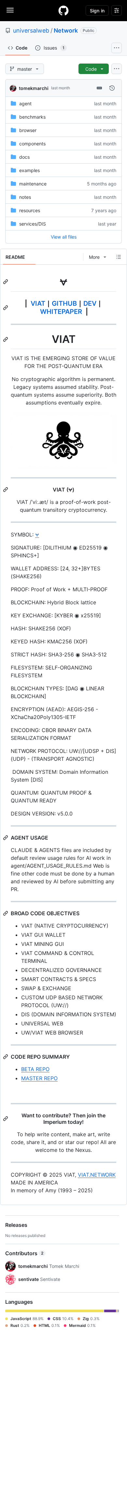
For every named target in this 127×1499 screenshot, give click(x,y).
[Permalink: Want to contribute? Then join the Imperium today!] (6, 1118)
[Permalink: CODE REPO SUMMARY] (6, 1056)
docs (24, 157)
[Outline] (118, 257)
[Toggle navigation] (10, 10)
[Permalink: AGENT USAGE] (6, 837)
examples (29, 170)
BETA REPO (35, 1069)
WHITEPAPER (61, 312)
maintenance (33, 183)
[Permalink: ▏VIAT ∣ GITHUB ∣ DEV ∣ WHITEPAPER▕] (6, 307)
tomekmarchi (34, 88)
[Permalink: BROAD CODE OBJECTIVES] (6, 913)
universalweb (31, 30)
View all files (64, 237)
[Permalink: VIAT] (6, 339)
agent (25, 103)
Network (66, 30)
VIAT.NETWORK (97, 1174)
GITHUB (64, 303)
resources (29, 210)
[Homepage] (63, 10)
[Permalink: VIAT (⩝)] (6, 489)
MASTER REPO (39, 1078)
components (32, 143)
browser (27, 130)
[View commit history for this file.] (112, 88)
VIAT (38, 303)
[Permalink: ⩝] (6, 281)
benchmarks (32, 117)
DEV (89, 303)
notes (25, 197)
